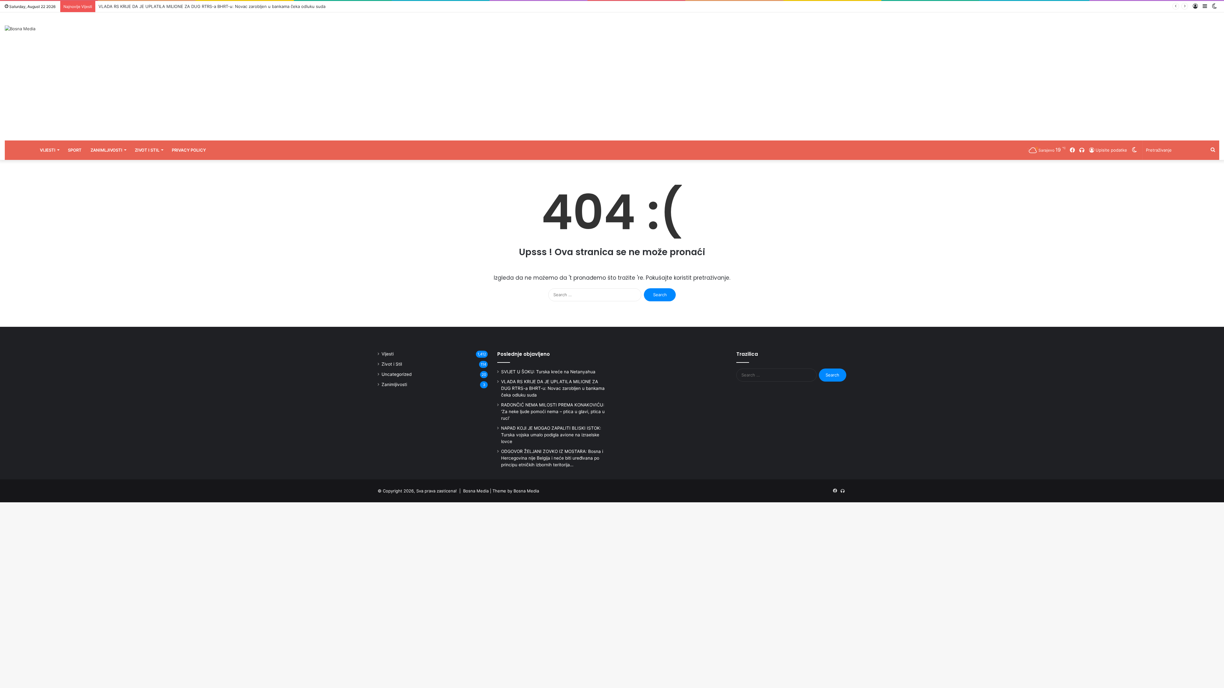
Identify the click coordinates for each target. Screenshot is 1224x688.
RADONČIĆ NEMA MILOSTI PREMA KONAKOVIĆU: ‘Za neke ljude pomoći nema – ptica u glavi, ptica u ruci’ (553, 411)
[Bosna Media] (20, 28)
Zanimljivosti (106, 150)
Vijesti (47, 150)
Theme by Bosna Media (515, 490)
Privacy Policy (189, 150)
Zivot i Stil (147, 150)
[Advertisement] (612, 92)
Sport (75, 150)
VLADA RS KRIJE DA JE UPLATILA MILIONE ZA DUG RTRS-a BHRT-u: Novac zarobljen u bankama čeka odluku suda (211, 6)
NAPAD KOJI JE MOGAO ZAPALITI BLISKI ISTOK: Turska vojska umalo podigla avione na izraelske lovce (551, 435)
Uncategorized (397, 374)
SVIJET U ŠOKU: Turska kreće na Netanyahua (548, 371)
